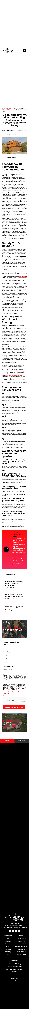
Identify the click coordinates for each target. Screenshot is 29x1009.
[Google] (19, 931)
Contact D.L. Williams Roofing (14, 707)
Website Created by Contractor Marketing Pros (14, 982)
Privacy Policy (14, 978)
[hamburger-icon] (24, 50)
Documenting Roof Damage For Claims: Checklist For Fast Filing (14, 608)
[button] (24, 157)
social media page (16, 525)
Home (3, 108)
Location (21, 935)
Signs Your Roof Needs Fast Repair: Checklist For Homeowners (14, 583)
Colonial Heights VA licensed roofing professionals (14, 278)
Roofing (11, 108)
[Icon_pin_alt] (16, 931)
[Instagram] (13, 931)
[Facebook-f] (10, 931)
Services (14, 961)
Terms (14, 980)
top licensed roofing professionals (13, 375)
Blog (7, 108)
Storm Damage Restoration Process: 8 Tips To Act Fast (14, 596)
